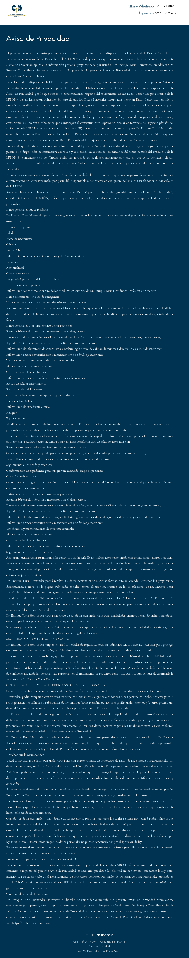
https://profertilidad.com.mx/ (31, 923)
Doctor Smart (113, 951)
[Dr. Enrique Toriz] (92, 935)
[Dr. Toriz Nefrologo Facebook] (87, 935)
